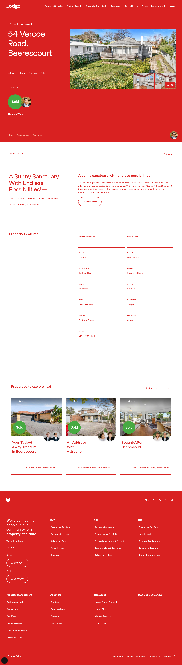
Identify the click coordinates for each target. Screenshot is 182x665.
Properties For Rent (148, 527)
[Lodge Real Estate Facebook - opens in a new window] (153, 500)
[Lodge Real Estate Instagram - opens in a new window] (159, 500)
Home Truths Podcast (105, 602)
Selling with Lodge (104, 527)
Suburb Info (100, 623)
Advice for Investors (16, 630)
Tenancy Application (149, 541)
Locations (11, 548)
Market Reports (102, 616)
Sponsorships (57, 609)
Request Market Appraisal (108, 548)
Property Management (19, 595)
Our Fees (11, 616)
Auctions (55, 555)
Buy (52, 520)
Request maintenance (149, 555)
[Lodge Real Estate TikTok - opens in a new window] (172, 500)
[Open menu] (172, 6)
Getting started (14, 602)
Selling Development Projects (109, 541)
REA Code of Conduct (150, 595)
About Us (55, 595)
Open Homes (57, 548)
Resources (100, 595)
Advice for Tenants (148, 548)
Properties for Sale (60, 527)
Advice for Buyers (59, 541)
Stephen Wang (16, 114)
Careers (54, 616)
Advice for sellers (103, 555)
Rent (140, 520)
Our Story (55, 602)
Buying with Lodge (60, 534)
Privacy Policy (14, 656)
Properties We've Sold (105, 534)
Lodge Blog (100, 609)
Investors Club (14, 637)
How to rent (144, 534)
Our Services (13, 609)
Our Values (56, 623)
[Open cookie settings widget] (4, 660)
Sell (96, 520)
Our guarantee (14, 623)
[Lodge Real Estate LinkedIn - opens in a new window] (166, 500)
